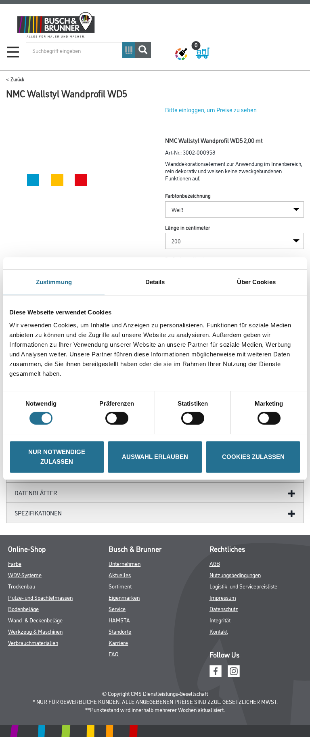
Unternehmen (124, 563)
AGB (214, 563)
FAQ (114, 653)
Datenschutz (223, 608)
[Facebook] (215, 670)
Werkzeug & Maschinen (35, 631)
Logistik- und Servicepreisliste (243, 586)
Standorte (120, 631)
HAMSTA (119, 620)
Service (117, 608)
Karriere (118, 642)
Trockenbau (21, 586)
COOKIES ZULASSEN (253, 456)
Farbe (14, 563)
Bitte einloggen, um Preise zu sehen (211, 109)
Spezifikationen (38, 513)
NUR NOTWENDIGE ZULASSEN (56, 456)
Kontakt (218, 631)
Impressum (222, 597)
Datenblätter (36, 492)
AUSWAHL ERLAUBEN (155, 456)
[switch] (118, 418)
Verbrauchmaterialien (33, 642)
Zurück (17, 78)
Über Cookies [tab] (256, 281)
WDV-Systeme (25, 574)
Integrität (219, 620)
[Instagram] (234, 670)
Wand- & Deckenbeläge (35, 620)
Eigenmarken (124, 597)
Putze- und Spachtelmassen (40, 597)
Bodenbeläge (23, 608)
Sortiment (120, 586)
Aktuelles (120, 574)
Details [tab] (155, 281)
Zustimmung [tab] (54, 281)
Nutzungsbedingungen (235, 574)
